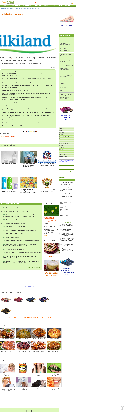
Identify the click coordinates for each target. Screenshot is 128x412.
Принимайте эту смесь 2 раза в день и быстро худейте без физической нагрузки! (66, 239)
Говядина (65, 180)
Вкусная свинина (64, 136)
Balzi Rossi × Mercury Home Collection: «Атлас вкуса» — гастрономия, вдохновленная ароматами (20, 244)
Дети (60, 5)
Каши (61, 149)
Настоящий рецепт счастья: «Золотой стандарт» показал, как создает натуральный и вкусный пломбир (27, 108)
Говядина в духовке (65, 139)
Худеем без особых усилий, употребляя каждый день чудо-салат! (66, 244)
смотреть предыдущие (34, 267)
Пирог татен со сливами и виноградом (23, 352)
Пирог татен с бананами (54, 351)
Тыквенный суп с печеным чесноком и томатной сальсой (66, 216)
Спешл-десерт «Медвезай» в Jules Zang (16, 219)
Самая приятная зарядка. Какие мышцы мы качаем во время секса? (8, 389)
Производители (27, 5)
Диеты (54, 5)
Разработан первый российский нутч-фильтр (15, 90)
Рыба (61, 141)
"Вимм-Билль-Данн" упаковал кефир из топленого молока (47, 164)
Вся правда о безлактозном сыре (65, 44)
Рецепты (67, 5)
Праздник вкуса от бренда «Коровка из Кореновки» (17, 102)
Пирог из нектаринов (54, 338)
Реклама (42, 411)
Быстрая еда (63, 156)
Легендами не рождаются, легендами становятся (16, 105)
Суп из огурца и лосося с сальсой (67, 213)
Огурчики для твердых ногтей (54, 374)
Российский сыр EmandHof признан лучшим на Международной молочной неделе (26, 82)
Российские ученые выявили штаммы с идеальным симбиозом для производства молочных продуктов (26, 93)
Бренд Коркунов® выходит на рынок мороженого (16, 120)
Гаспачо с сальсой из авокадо (66, 182)
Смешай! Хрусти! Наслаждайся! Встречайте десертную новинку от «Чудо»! (24, 126)
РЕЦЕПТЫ (62, 177)
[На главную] (7, 4)
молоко (12, 136)
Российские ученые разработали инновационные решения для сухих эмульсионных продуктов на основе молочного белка (26, 79)
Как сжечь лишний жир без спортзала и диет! (66, 230)
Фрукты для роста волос (39, 388)
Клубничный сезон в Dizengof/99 (14, 223)
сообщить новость (29, 286)
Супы (61, 180)
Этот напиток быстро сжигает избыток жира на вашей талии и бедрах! (66, 234)
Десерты (61, 151)
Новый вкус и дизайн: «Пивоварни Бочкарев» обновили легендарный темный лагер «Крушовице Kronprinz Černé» (20, 215)
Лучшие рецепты (64, 154)
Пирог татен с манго (23, 338)
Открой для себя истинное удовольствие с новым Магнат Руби (20, 123)
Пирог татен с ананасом (8, 338)
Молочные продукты (21, 8)
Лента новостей (15, 5)
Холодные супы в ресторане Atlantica (15, 211)
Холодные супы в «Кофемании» (14, 208)
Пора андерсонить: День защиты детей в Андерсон (20, 230)
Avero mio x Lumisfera (11, 237)
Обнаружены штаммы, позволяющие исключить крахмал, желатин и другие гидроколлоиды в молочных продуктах (24, 98)
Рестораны (38, 5)
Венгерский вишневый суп (66, 200)
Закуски (61, 147)
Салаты (61, 128)
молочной (9, 59)
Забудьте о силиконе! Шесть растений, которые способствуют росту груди (66, 249)
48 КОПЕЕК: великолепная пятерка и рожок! (66, 89)
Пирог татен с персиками (39, 338)
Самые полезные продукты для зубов (54, 389)
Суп (60, 130)
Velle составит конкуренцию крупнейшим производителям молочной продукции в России (28, 112)
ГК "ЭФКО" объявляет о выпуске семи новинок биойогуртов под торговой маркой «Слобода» (66, 68)
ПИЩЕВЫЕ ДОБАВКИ (66, 167)
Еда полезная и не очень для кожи (39, 374)
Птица (61, 145)
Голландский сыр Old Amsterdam (65, 55)
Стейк (61, 134)
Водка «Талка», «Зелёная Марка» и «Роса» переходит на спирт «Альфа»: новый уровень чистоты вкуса (22, 261)
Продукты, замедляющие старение (8, 374)
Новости (17, 411)
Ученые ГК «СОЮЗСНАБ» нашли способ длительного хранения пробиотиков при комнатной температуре (25, 74)
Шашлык (61, 132)
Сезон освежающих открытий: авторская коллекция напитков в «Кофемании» (20, 256)
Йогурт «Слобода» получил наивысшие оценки (65, 82)
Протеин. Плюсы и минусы (23, 374)
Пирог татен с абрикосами (7, 351)
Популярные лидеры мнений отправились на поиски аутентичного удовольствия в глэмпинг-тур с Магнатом (26, 116)
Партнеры (35, 411)
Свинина (71, 180)
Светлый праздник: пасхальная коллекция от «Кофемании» (22, 252)
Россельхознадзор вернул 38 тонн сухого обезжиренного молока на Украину (47, 191)
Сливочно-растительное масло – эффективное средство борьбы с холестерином (66, 96)
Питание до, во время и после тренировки (23, 389)
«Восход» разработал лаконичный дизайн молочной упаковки (9, 191)
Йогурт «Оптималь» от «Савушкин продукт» (66, 76)
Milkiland (6, 136)
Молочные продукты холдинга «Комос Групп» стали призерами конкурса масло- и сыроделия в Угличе (28, 192)
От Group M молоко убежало (9, 163)
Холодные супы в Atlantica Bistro (14, 226)
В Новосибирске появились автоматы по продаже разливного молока (28, 165)
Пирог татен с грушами (38, 351)
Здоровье (46, 5)
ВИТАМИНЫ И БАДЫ (66, 171)
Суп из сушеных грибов (65, 187)
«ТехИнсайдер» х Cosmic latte (13, 249)
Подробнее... (47, 235)
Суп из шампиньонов (65, 184)
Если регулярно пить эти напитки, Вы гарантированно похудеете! (66, 225)
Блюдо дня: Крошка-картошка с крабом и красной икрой (21, 240)
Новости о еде (4, 8)
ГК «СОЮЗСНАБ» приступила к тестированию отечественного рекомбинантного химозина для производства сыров (28, 86)
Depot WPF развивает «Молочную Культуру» (65, 49)
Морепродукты (63, 143)
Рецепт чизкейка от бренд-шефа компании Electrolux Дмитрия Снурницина (52, 274)
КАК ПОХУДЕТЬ (66, 222)
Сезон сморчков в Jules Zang (13, 233)
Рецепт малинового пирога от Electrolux (51, 255)
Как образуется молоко (66, 39)
